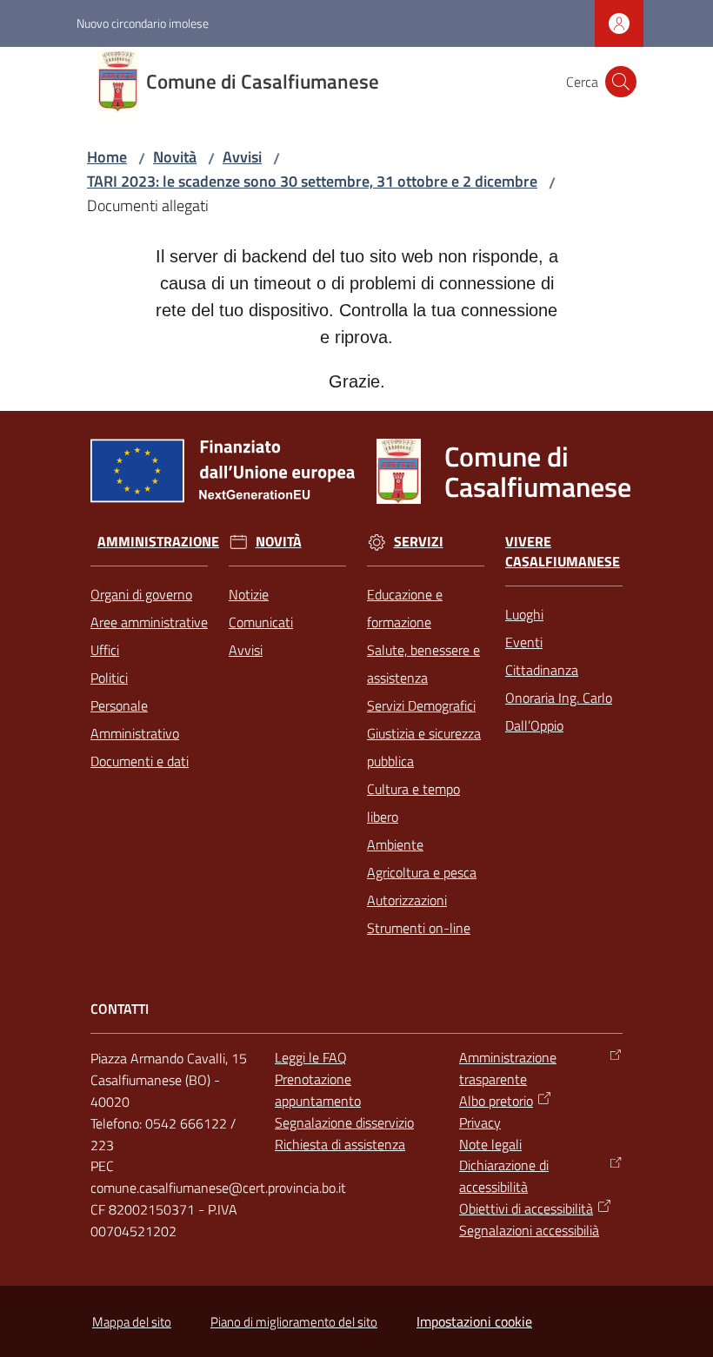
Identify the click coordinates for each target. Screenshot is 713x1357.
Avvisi (242, 157)
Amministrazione (158, 542)
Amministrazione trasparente (507, 1068)
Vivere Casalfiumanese (562, 552)
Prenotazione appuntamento (318, 1090)
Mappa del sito (131, 1322)
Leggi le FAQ (311, 1057)
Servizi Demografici (421, 705)
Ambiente (395, 844)
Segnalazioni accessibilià (529, 1230)
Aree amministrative (149, 622)
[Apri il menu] (24, 81)
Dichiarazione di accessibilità (504, 1176)
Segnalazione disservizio (344, 1122)
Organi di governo (141, 594)
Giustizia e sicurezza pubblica (424, 747)
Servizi (418, 542)
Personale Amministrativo (134, 719)
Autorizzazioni (407, 900)
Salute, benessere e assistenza (423, 663)
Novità (175, 157)
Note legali (490, 1144)
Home (107, 157)
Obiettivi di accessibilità (526, 1208)
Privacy (480, 1122)
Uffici (104, 649)
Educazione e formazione (405, 608)
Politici (109, 677)
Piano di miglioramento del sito (293, 1322)
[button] (620, 81)
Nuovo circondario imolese (143, 23)
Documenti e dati (139, 761)
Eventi (524, 642)
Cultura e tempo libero (413, 802)
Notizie (249, 594)
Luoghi (524, 614)
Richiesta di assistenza (340, 1144)
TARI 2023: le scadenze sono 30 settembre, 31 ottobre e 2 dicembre (312, 181)
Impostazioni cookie (474, 1321)
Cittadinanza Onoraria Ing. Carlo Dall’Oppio (558, 697)
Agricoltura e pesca (421, 872)
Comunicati (261, 622)
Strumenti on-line (418, 927)
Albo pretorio (496, 1100)
